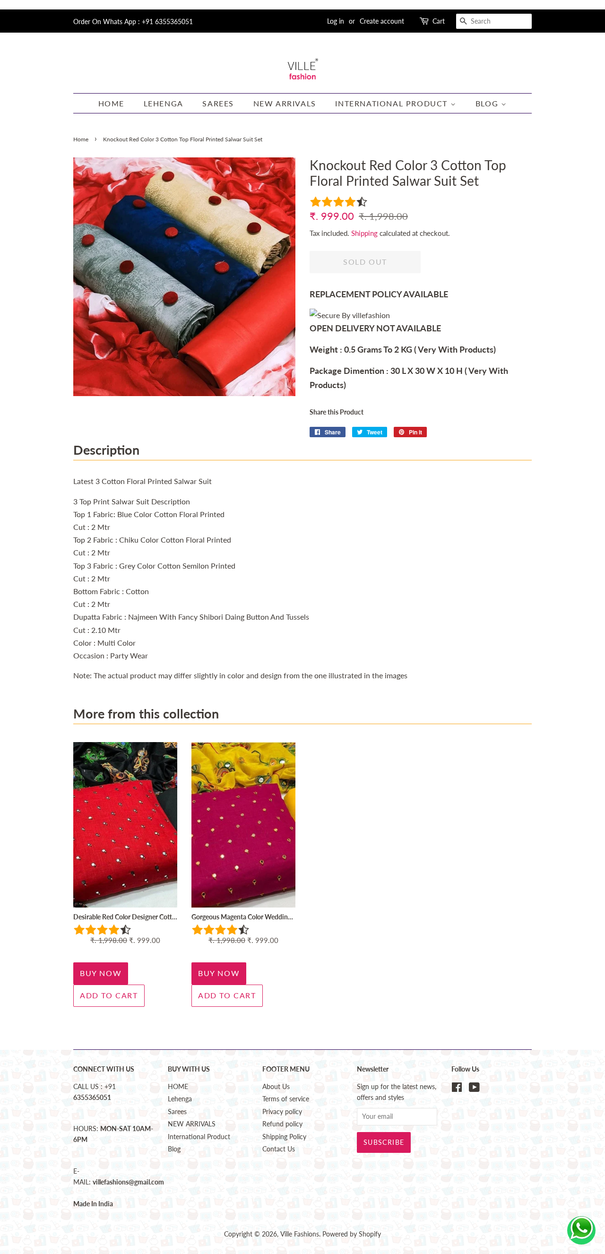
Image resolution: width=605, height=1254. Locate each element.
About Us (276, 1086)
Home (80, 139)
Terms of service (285, 1099)
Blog (488, 103)
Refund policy (282, 1124)
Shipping (364, 233)
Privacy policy (282, 1112)
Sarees (218, 103)
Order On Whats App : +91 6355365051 (133, 21)
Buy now (100, 973)
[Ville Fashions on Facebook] (456, 1089)
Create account (382, 21)
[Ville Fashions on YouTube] (474, 1089)
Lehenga (163, 103)
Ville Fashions (299, 1234)
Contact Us (278, 1149)
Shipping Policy (284, 1137)
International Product (392, 103)
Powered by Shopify (351, 1234)
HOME (111, 103)
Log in (335, 21)
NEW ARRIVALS (284, 103)
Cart (438, 21)
